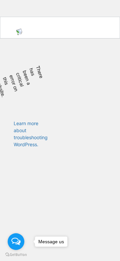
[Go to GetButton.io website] (16, 254)
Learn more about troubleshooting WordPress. (31, 133)
